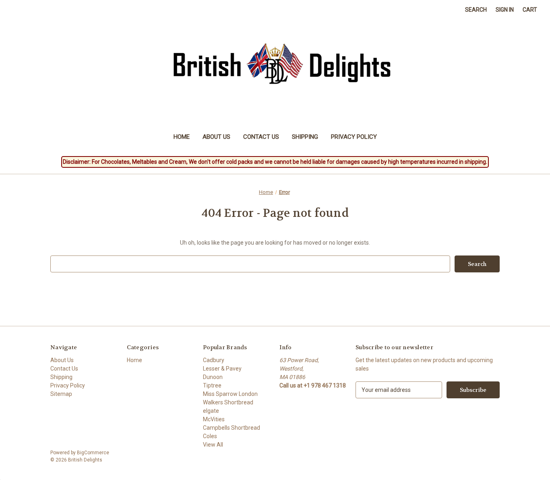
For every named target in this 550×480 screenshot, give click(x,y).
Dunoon (213, 377)
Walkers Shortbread (228, 402)
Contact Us (261, 136)
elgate (211, 411)
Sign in (505, 9)
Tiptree (212, 385)
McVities (214, 419)
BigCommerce (93, 452)
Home (182, 136)
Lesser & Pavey (222, 368)
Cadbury (213, 360)
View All (213, 444)
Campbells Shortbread (231, 427)
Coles (210, 436)
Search (476, 9)
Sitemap (61, 394)
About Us (216, 136)
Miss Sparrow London (230, 394)
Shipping (305, 136)
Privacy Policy (354, 136)
